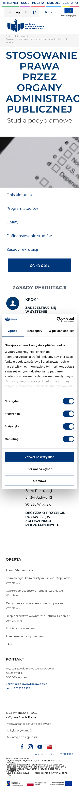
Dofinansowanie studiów (29, 236)
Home (22, 36)
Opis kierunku (19, 195)
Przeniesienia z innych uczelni (25, 636)
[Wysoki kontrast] (34, 12)
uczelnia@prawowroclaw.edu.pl (27, 683)
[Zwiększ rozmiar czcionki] (25, 12)
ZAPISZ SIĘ (40, 265)
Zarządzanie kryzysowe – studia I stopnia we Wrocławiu (35, 606)
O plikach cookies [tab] (61, 330)
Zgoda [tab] (12, 330)
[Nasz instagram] (30, 747)
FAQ (9, 644)
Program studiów (22, 208)
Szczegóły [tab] (34, 330)
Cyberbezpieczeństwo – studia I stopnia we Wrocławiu (34, 593)
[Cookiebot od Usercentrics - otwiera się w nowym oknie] (56, 319)
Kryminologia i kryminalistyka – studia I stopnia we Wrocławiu (38, 580)
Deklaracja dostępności (21, 737)
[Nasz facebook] (22, 747)
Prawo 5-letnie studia (19, 570)
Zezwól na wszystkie (39, 457)
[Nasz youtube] (39, 747)
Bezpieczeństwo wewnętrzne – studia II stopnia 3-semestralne (38, 618)
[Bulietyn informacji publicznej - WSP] (49, 747)
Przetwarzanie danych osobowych (29, 723)
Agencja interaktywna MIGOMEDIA (54, 754)
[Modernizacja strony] (68, 15)
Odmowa (39, 481)
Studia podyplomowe (20, 628)
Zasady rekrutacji (22, 249)
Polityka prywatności (20, 730)
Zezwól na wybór (40, 469)
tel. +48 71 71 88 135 (18, 688)
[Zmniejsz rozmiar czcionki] (9, 12)
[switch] (68, 414)
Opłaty (12, 222)
